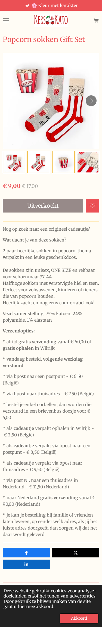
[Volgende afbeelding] (91, 100)
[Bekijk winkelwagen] (96, 20)
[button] (14, 162)
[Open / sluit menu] (6, 20)
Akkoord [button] (79, 618)
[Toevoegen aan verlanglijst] (92, 206)
